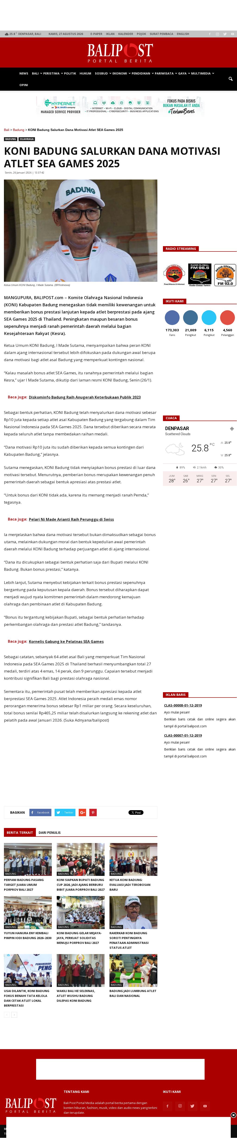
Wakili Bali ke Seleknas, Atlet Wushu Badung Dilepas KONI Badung (76, 996)
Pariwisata (164, 73)
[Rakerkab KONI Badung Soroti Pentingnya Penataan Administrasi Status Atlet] (133, 912)
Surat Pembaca (161, 34)
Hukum (85, 73)
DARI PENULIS (50, 832)
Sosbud (101, 73)
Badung (18, 130)
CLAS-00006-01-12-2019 (183, 737)
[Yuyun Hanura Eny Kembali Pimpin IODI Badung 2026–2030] (28, 912)
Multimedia (201, 73)
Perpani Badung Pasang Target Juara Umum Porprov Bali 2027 (24, 885)
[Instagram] (217, 34)
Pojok (141, 34)
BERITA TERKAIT (20, 832)
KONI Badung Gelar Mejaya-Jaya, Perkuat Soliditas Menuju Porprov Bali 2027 (79, 938)
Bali (35, 73)
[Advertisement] (120, 15)
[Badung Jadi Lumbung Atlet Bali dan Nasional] (133, 970)
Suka (172, 312)
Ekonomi (119, 73)
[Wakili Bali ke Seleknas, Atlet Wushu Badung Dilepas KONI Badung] (81, 970)
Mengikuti (190, 312)
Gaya (182, 73)
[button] (230, 79)
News (23, 73)
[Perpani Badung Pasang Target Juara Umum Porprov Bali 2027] (28, 859)
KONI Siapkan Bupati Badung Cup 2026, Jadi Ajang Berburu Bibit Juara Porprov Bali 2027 (80, 885)
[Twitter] (224, 34)
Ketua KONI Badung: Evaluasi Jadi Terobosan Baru (129, 885)
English (183, 34)
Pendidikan (141, 73)
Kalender (125, 34)
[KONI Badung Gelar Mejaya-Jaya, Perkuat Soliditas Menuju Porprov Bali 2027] (81, 912)
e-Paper (96, 34)
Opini (23, 85)
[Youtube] (232, 34)
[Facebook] (209, 34)
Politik (70, 73)
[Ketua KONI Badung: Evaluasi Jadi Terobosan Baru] (133, 859)
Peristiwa (51, 73)
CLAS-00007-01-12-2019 (183, 707)
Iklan (110, 34)
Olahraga (27, 139)
